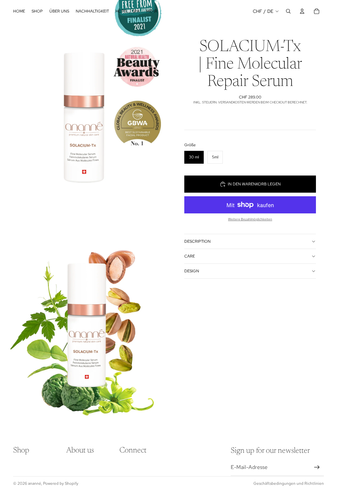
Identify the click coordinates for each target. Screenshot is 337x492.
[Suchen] (288, 11)
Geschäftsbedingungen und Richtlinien (288, 483)
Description (197, 241)
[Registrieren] (317, 467)
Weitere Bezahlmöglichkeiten (250, 219)
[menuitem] (152, 11)
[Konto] (302, 11)
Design (191, 271)
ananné (34, 483)
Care (189, 256)
